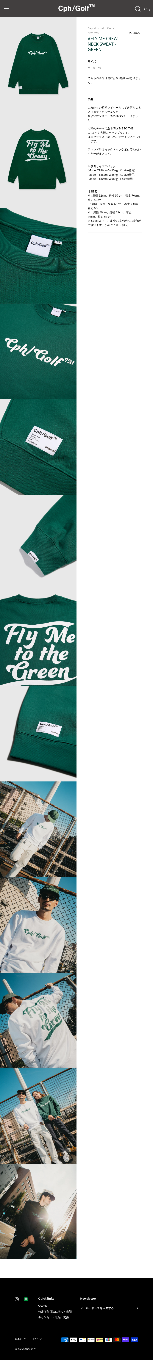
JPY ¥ (35, 1338)
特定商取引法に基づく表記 (55, 1311)
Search (42, 1306)
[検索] (138, 9)
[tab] (115, 169)
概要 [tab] (90, 99)
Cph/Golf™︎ (29, 1348)
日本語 (18, 1338)
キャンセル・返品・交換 (53, 1317)
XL (99, 67)
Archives (93, 33)
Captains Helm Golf (100, 28)
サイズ (92, 61)
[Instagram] (17, 1299)
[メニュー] (6, 8)
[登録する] (136, 1308)
